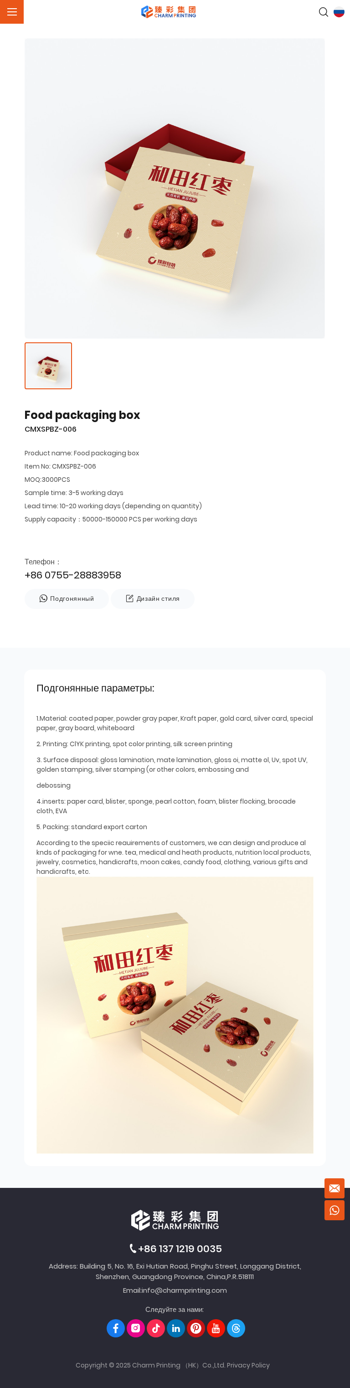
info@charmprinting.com (184, 1290)
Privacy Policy (248, 1365)
